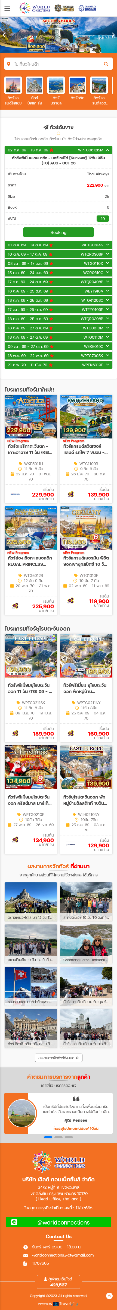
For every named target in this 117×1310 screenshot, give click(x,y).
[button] (48, 1137)
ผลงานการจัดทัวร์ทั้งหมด (56, 1057)
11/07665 (40, 1263)
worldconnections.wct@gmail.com (63, 1255)
